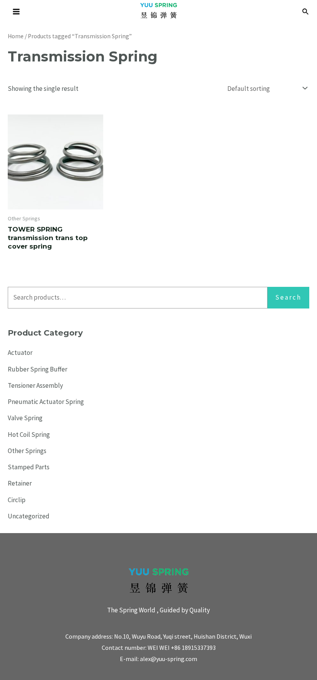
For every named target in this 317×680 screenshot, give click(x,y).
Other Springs (27, 451)
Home (16, 36)
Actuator (20, 352)
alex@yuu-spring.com (168, 659)
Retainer (20, 483)
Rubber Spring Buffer (37, 369)
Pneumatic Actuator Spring (46, 401)
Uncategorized (28, 516)
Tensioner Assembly (35, 385)
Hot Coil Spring (29, 434)
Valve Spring (25, 418)
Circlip (17, 500)
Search (288, 297)
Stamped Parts (28, 467)
